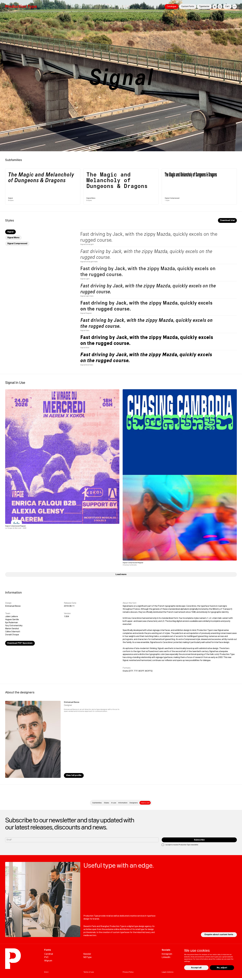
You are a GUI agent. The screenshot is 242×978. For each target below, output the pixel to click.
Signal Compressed (17, 243)
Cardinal (48, 953)
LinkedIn (166, 957)
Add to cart (145, 803)
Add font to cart (108, 513)
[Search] (220, 6)
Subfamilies (97, 803)
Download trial (227, 220)
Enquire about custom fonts (219, 934)
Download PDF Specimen (20, 643)
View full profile (73, 775)
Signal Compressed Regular (15, 526)
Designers (134, 803)
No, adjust (222, 967)
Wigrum (48, 960)
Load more (121, 574)
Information (122, 803)
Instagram (167, 953)
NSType (87, 957)
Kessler (87, 953)
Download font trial (107, 516)
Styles (106, 803)
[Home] (21, 7)
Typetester (204, 6)
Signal (10, 232)
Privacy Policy (128, 972)
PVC (46, 957)
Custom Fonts (187, 6)
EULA (46, 972)
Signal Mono (13, 237)
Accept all (196, 967)
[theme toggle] (214, 6)
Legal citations (167, 972)
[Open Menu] (234, 6)
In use (113, 803)
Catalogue (171, 6)
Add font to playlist (107, 519)
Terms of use (88, 972)
